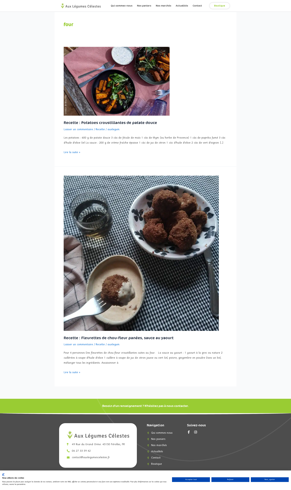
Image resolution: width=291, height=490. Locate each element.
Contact (197, 5)
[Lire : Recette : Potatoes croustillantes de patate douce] (117, 81)
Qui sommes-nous (121, 5)
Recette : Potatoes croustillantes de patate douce (110, 122)
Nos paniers (144, 5)
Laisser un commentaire (78, 129)
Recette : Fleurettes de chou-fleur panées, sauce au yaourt (119, 338)
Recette (100, 129)
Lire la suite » (72, 152)
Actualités (182, 5)
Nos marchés (163, 5)
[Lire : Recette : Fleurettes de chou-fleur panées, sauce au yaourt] (141, 253)
